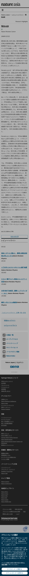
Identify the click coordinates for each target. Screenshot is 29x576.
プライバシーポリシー (10, 558)
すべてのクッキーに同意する (14, 569)
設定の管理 (4, 564)
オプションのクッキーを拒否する (14, 573)
